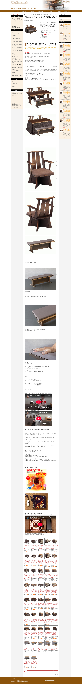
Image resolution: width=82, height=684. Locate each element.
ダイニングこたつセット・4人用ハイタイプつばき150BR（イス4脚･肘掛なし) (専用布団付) (34, 576)
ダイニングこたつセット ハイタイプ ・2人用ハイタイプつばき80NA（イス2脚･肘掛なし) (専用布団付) (41, 576)
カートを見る (58, 11)
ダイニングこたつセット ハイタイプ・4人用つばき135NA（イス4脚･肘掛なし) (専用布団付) (54, 576)
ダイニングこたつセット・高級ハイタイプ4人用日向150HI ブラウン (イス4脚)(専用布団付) (34, 605)
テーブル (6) (14, 35)
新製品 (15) (13, 72)
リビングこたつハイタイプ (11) (17, 37)
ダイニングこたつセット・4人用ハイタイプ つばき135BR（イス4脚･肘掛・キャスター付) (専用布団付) (47, 547)
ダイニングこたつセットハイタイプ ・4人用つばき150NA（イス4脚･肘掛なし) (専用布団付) (47, 576)
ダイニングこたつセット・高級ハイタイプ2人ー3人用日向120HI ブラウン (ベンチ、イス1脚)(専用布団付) (34, 620)
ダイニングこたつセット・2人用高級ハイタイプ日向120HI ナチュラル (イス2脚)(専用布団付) (34, 634)
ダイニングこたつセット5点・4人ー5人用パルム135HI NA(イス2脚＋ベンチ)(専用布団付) (34, 663)
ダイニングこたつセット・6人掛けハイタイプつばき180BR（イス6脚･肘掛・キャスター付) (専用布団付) (47, 591)
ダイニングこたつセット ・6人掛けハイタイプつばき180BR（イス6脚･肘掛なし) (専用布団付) (41, 591)
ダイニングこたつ (19, 14)
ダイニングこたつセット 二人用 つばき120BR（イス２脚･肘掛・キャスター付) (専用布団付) (54, 547)
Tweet (36, 20)
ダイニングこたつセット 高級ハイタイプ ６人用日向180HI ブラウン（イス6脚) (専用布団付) (41, 605)
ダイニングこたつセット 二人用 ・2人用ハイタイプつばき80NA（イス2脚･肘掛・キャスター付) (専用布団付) (66, 123)
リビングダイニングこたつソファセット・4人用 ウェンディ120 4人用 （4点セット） (41, 649)
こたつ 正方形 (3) (14, 56)
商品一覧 (24, 11)
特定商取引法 (41, 11)
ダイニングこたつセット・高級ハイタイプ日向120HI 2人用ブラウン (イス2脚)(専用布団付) (54, 620)
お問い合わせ (66, 11)
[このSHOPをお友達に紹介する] (16, 105)
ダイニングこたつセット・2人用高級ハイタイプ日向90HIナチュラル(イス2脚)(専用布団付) (41, 620)
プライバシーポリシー (49, 11)
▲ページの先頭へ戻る (55, 674)
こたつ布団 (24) (14, 69)
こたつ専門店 (15, 11)
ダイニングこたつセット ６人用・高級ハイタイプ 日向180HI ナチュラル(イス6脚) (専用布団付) (47, 605)
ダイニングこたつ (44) (15, 33)
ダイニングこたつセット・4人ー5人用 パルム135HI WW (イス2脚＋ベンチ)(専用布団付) (27, 663)
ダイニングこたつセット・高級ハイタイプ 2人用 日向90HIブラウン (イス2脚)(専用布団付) (54, 634)
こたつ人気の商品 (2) (15, 74)
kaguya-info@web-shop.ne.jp (50, 680)
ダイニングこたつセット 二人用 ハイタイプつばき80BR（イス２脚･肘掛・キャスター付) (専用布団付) (41, 547)
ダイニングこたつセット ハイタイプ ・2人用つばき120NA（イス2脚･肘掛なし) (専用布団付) (34, 561)
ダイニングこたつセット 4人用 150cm (47, 670)
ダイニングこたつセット (37, 670)
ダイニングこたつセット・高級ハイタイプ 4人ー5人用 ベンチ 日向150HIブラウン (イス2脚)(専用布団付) (27, 605)
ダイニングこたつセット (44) (17, 50)
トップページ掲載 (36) (15, 70)
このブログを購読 (15, 107)
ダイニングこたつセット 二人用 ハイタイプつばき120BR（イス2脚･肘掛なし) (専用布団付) (27, 561)
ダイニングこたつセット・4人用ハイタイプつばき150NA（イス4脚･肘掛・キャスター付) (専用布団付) (27, 591)
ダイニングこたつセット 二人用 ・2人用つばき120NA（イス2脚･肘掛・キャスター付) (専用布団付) (41, 561)
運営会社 (32, 11)
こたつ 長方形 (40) (15, 54)
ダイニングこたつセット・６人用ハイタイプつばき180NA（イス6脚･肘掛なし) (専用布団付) (34, 591)
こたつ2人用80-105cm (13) (16, 58)
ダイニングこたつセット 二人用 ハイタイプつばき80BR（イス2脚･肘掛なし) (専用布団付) (27, 547)
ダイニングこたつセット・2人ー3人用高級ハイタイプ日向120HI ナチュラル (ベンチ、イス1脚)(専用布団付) (41, 634)
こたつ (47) (13, 32)
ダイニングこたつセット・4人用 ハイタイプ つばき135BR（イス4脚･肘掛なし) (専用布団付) (34, 547)
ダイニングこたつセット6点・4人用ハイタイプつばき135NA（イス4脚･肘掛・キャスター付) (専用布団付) (66, 132)
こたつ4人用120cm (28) (16, 59)
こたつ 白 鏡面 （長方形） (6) (17, 67)
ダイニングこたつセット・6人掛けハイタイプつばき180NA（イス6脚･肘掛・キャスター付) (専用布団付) (54, 591)
